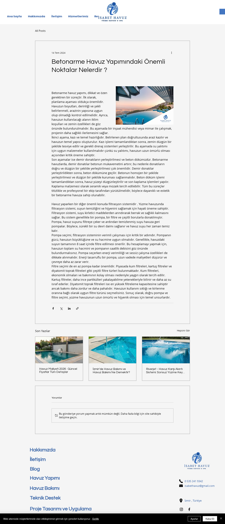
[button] (79, 16)
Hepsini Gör (183, 330)
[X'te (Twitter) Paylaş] (61, 308)
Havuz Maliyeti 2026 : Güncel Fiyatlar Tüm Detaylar (58, 370)
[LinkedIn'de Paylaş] (69, 308)
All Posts (40, 31)
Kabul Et (210, 518)
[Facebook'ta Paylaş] (53, 308)
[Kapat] (221, 518)
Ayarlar (194, 518)
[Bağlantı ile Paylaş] (77, 308)
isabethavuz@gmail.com (200, 486)
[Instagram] (181, 509)
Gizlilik (95, 518)
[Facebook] (189, 509)
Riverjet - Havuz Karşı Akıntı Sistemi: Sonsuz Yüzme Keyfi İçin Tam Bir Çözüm (165, 370)
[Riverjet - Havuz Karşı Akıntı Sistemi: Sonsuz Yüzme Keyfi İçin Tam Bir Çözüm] (166, 350)
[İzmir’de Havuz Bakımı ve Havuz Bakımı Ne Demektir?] (112, 350)
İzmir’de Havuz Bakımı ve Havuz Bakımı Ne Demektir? (111, 370)
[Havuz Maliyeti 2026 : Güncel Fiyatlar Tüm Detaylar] (59, 350)
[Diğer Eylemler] (171, 53)
